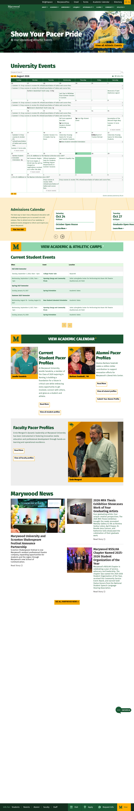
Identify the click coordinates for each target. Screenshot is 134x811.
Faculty (46, 807)
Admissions (65, 7)
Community (109, 7)
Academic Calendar (101, 2)
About (44, 7)
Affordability (87, 7)
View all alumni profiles (106, 391)
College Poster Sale (50, 274)
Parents (26, 807)
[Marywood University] (14, 7)
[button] (123, 710)
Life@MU (76, 7)
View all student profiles (50, 412)
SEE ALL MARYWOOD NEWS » (67, 602)
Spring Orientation (49, 291)
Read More (44, 404)
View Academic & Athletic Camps (71, 246)
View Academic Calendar (71, 339)
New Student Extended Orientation (55, 300)
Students (15, 807)
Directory (118, 2)
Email (76, 2)
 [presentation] (56, 237)
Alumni (98, 7)
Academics (53, 7)
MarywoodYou (63, 2)
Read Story (15, 565)
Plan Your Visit (18, 229)
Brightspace (47, 2)
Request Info (108, 807)
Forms (85, 2)
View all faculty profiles (24, 458)
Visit (76, 807)
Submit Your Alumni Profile (108, 399)
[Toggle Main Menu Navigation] (127, 2)
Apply (90, 807)
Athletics (120, 7)
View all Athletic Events (108, 45)
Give (126, 807)
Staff (55, 807)
